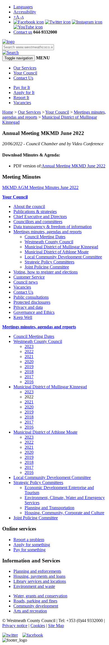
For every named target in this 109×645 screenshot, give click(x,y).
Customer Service (29, 277)
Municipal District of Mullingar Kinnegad (61, 246)
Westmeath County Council (49, 241)
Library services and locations (39, 581)
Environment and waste (34, 586)
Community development (35, 606)
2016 (29, 381)
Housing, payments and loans (39, 576)
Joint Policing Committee (47, 267)
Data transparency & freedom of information (52, 226)
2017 (29, 376)
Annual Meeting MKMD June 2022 (73, 165)
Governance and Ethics (33, 312)
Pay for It (21, 87)
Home (7, 112)
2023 (29, 346)
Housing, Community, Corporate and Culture (64, 512)
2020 (29, 361)
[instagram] (87, 22)
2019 (29, 366)
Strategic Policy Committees (49, 262)
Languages (23, 6)
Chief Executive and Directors (40, 216)
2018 (29, 371)
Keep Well (22, 317)
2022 (29, 351)
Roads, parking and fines (35, 601)
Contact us (22, 32)
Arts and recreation (30, 611)
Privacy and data (28, 307)
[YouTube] (28, 27)
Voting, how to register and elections (45, 272)
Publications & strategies (35, 211)
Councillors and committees (37, 221)
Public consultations (31, 297)
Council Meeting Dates (45, 236)
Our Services (24, 68)
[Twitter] (58, 22)
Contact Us (23, 78)
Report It (21, 97)
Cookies (37, 625)
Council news (25, 282)
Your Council (25, 73)
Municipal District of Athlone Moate (57, 251)
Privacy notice (14, 625)
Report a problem (28, 539)
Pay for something (29, 549)
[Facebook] (28, 22)
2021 (29, 356)
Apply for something (31, 544)
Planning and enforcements (37, 571)
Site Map (56, 625)
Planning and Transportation (49, 507)
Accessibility (24, 12)
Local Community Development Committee (63, 256)
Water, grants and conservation (40, 595)
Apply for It (23, 92)
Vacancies (22, 102)
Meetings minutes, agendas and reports (47, 231)
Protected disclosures (31, 302)
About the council (29, 206)
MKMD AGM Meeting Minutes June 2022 (40, 187)
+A (18, 17)
